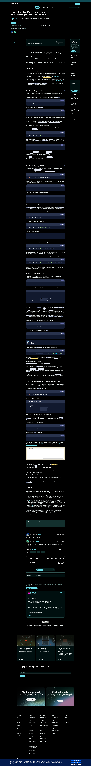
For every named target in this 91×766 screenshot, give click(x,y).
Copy (62, 100)
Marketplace (42, 733)
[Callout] (41, 575)
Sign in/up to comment (31, 588)
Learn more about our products (34, 525)
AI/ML (72, 57)
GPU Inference (54, 719)
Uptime (30, 744)
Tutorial (13, 22)
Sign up (76, 3)
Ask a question (50, 558)
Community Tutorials (43, 717)
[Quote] (40, 575)
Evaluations (31, 725)
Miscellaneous (18, 18)
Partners (18, 725)
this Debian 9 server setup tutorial (36, 74)
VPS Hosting (54, 720)
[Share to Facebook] (43, 25)
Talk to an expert (74, 77)
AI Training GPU (55, 717)
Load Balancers (31, 735)
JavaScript (73, 64)
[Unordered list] (38, 575)
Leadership (19, 719)
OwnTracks (30, 495)
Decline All (76, 762)
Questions (43, 7)
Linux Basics (73, 62)
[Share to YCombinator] (47, 25)
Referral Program (20, 727)
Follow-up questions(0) (49, 569)
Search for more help (59, 558)
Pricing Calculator (43, 736)
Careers (18, 722)
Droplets (30, 728)
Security (18, 735)
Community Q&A (43, 719)
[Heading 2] (36, 575)
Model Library (31, 727)
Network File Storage (32, 741)
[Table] (42, 575)
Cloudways (30, 751)
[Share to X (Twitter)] (41, 25)
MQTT (27, 52)
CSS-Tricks (42, 720)
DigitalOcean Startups (44, 725)
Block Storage (31, 739)
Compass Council (43, 728)
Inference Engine (32, 722)
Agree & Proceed (76, 760)
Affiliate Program (20, 728)
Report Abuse (66, 720)
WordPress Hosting (55, 730)
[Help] (63, 575)
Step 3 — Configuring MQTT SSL (35, 273)
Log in (71, 3)
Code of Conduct (43, 741)
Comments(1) (39, 569)
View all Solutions (55, 733)
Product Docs (50, 7)
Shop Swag (42, 743)
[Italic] (28, 575)
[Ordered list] (39, 575)
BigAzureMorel (33, 592)
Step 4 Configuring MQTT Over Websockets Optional (16, 53)
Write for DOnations (43, 722)
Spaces (30, 738)
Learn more (40, 659)
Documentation (43, 738)
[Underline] (29, 575)
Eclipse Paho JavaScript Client (38, 443)
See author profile (60, 534)
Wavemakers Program (44, 727)
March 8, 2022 (33, 593)
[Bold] (27, 575)
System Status (66, 722)
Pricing (41, 735)
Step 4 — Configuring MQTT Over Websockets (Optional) (43, 381)
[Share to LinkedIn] (45, 25)
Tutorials (37, 7)
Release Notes (43, 739)
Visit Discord (74, 90)
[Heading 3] (37, 575)
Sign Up (20, 659)
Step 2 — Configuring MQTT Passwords (38, 166)
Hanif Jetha (29, 32)
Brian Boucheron (21, 32)
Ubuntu (72, 60)
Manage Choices (76, 764)
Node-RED (30, 500)
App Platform (31, 733)
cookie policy (59, 762)
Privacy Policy (19, 733)
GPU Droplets (31, 719)
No (62, 562)
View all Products (32, 753)
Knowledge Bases (32, 717)
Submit (22, 675)
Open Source (42, 730)
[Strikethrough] (30, 575)
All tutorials (73, 75)
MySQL (72, 68)
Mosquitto (28, 58)
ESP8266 (32, 505)
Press (18, 730)
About (18, 717)
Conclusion (14, 56)
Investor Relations (20, 736)
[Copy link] (50, 25)
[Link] (31, 575)
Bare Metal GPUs (31, 720)
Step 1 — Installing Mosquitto (34, 91)
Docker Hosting (55, 725)
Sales (65, 719)
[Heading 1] (35, 575)
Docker (72, 71)
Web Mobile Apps (55, 728)
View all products (30, 699)
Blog (17, 720)
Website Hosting (55, 722)
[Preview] (62, 575)
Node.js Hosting (55, 727)
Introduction (29, 49)
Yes (59, 562)
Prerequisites (14, 42)
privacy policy (35, 761)
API (29, 743)
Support (65, 717)
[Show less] (62, 592)
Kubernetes (73, 73)
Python (72, 66)
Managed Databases (32, 736)
